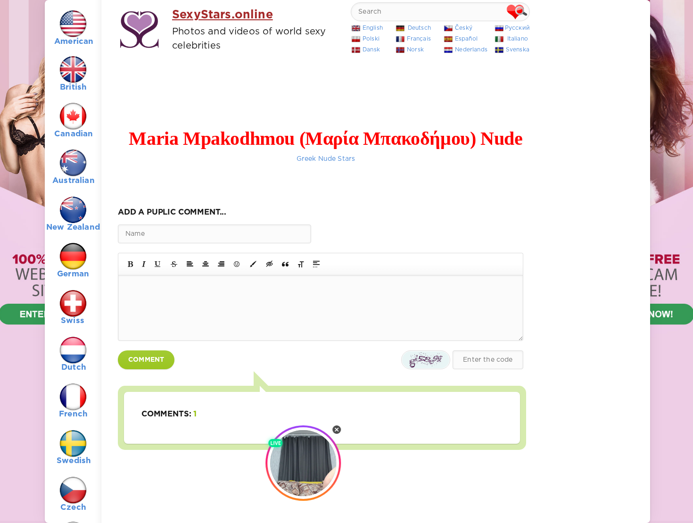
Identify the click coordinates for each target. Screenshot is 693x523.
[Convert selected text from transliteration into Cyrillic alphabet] (301, 264)
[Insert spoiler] (316, 264)
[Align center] (206, 264)
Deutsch (419, 28)
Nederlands (471, 49)
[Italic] (143, 264)
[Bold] (130, 264)
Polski (371, 39)
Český (463, 28)
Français (419, 39)
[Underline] (158, 264)
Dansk (371, 49)
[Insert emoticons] (237, 264)
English (373, 28)
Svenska (517, 49)
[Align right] (221, 264)
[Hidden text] (270, 264)
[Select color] (253, 264)
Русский (517, 28)
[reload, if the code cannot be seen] (425, 359)
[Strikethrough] (174, 264)
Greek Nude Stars (326, 159)
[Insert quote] (285, 264)
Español (466, 39)
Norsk (415, 49)
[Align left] (190, 264)
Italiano (517, 39)
